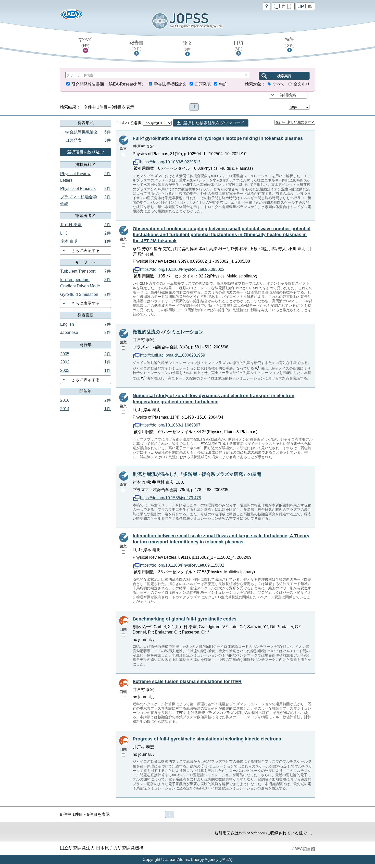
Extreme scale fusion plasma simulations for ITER (187, 681)
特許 (289, 42)
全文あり (301, 84)
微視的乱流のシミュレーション (168, 331)
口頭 (238, 45)
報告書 (136, 45)
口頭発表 (203, 84)
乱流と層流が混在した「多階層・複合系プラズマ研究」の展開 (197, 474)
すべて (85, 42)
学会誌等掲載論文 (170, 84)
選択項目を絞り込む (85, 152)
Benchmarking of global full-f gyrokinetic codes (184, 619)
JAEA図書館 (303, 849)
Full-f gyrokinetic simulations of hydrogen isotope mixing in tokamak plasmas (218, 138)
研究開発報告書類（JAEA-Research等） (108, 84)
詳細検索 (288, 95)
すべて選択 (132, 123)
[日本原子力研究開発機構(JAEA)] (71, 16)
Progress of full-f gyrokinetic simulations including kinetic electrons (207, 738)
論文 (187, 46)
